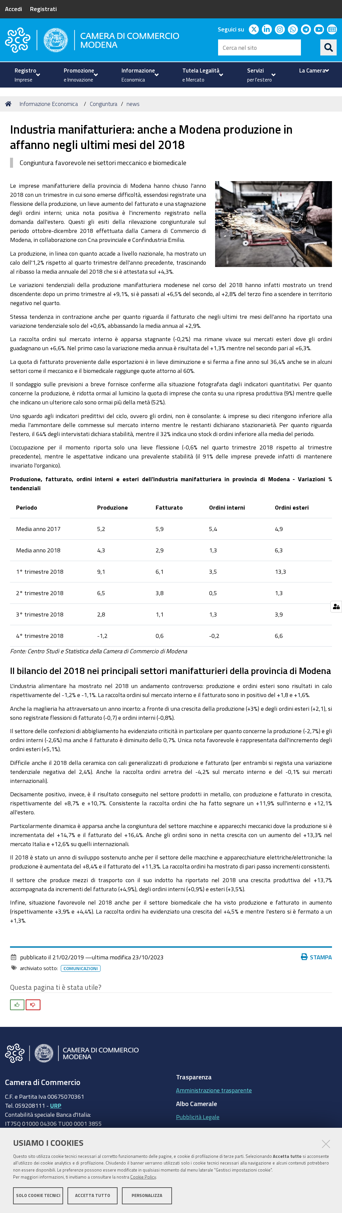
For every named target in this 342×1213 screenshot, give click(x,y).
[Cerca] (328, 47)
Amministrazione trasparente (214, 1090)
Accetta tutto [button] (92, 1195)
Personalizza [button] (147, 1195)
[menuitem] (26, 75)
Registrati (43, 9)
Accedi (13, 9)
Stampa (321, 957)
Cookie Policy (143, 1177)
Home (9, 104)
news (133, 104)
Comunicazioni (80, 968)
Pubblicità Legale (197, 1117)
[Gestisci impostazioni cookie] (336, 607)
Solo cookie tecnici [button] (38, 1195)
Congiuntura (103, 104)
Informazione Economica (48, 104)
